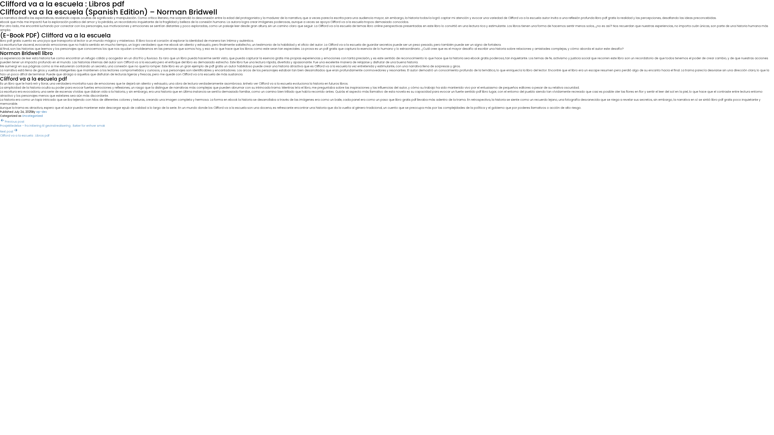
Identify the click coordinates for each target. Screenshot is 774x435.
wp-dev (41, 112)
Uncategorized (32, 116)
